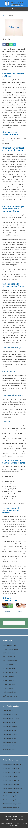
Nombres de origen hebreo (11, 796)
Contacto (20, 819)
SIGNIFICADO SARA (9, 722)
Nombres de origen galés (11, 784)
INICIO (4, 15)
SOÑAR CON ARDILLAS (10, 665)
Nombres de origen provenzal (12, 804)
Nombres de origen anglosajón (12, 764)
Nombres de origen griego (11, 792)
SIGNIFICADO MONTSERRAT (11, 718)
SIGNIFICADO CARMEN (10, 726)
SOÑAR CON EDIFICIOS (10, 696)
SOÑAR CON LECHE (9, 684)
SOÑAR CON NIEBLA (9, 676)
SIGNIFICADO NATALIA (10, 714)
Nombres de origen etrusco (11, 780)
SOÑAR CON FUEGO (9, 668)
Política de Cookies (18, 816)
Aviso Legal (8, 816)
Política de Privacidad (10, 819)
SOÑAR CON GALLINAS (10, 672)
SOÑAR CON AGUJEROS (10, 661)
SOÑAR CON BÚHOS (9, 692)
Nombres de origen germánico (12, 788)
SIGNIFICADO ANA (8, 711)
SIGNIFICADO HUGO (9, 750)
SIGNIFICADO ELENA (9, 738)
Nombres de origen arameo (11, 772)
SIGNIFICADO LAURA (9, 730)
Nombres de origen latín (10, 800)
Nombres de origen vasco (11, 808)
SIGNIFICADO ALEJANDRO (11, 734)
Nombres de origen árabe (11, 768)
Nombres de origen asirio (11, 776)
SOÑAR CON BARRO (9, 657)
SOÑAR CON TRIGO (9, 688)
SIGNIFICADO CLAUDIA (10, 742)
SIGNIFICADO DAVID (9, 746)
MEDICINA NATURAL (7, 610)
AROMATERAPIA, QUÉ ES (20, 610)
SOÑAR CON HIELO (9, 653)
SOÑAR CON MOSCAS (9, 680)
